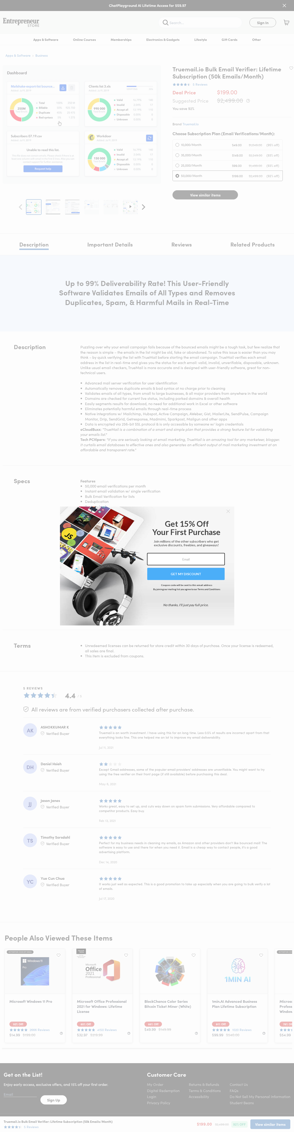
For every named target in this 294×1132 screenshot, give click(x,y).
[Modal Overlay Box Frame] (147, 566)
